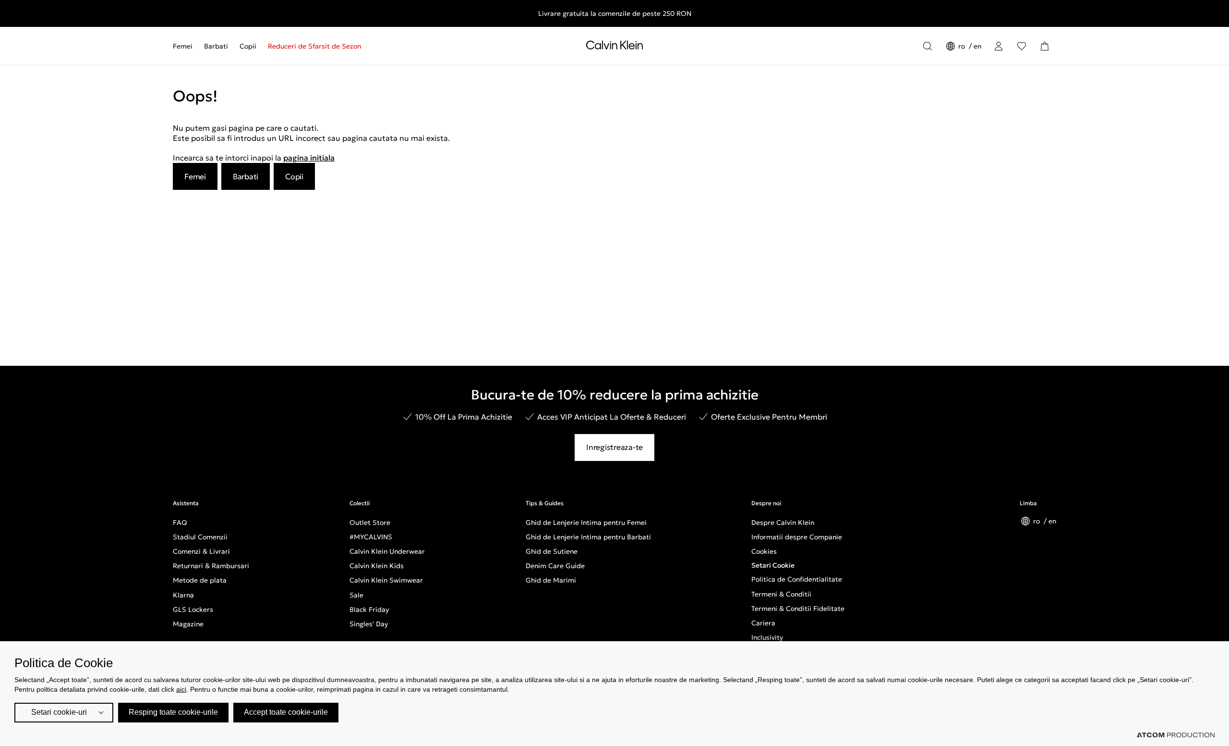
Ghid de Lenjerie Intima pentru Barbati (588, 537)
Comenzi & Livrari (201, 551)
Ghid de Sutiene (552, 551)
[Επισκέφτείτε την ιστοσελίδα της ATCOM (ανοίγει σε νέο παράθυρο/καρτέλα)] (1176, 735)
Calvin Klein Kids (376, 565)
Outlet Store (369, 522)
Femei (183, 46)
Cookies (764, 551)
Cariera (763, 623)
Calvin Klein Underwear (387, 551)
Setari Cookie (773, 565)
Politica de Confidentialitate (796, 579)
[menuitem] (185, 46)
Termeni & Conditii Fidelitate (797, 608)
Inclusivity (767, 637)
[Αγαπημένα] (1021, 46)
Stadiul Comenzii (200, 537)
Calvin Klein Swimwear (386, 580)
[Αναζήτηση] (927, 46)
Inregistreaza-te (614, 447)
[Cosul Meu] (1044, 46)
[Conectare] (998, 46)
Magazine (188, 624)
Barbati (216, 46)
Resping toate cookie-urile (173, 712)
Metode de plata (200, 580)
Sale (356, 595)
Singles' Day (368, 624)
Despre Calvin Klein (782, 522)
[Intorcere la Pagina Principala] (614, 47)
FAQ (180, 522)
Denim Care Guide (555, 565)
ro (962, 46)
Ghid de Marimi (551, 580)
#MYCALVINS (370, 537)
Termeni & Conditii (781, 594)
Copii (248, 46)
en (977, 46)
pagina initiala (309, 157)
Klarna (183, 595)
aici (181, 689)
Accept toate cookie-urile (286, 712)
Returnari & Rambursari (211, 565)
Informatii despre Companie (796, 537)
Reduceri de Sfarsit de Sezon (314, 46)
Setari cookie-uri (59, 712)
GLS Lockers (193, 609)
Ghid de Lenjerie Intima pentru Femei (586, 522)
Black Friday (369, 609)
